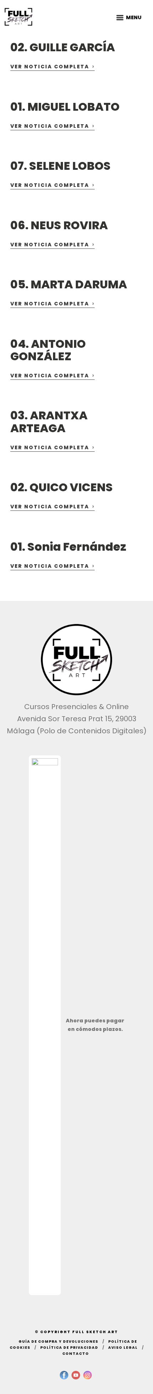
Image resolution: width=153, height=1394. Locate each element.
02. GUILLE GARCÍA (62, 47)
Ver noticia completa (52, 66)
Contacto (75, 1353)
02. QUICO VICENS (61, 487)
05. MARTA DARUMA (68, 284)
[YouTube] (76, 1375)
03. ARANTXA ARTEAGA (49, 421)
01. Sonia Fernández (68, 547)
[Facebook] (64, 1375)
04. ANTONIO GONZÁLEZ (48, 350)
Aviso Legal (123, 1347)
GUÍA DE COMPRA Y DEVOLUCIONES (58, 1341)
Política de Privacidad (69, 1347)
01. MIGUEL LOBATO (65, 107)
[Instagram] (87, 1375)
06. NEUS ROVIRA (59, 225)
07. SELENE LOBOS (60, 166)
